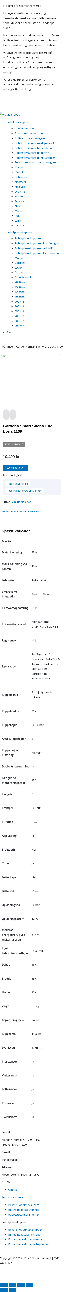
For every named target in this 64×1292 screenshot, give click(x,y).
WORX (18, 267)
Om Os (12, 1190)
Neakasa (20, 187)
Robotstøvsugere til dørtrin (32, 153)
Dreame (20, 191)
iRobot (19, 172)
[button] (15, 468)
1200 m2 (20, 292)
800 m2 (19, 306)
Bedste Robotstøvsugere (23, 1205)
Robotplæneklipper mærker (25, 1239)
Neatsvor (20, 182)
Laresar (19, 225)
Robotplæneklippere (28, 238)
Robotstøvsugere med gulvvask (35, 143)
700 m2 (19, 316)
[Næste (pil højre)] (12, 1290)
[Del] (21, 1285)
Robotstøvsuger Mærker (23, 1214)
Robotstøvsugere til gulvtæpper (35, 158)
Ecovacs (20, 201)
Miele (18, 211)
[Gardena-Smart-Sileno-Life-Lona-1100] (32, 356)
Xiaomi (19, 196)
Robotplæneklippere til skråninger (36, 243)
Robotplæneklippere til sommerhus (37, 253)
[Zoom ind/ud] (4, 1285)
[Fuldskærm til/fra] (12, 1285)
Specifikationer (21, 502)
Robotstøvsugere (25, 128)
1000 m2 (20, 297)
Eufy (17, 216)
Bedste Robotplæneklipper (25, 1229)
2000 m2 (20, 282)
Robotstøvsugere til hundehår (34, 148)
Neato (18, 206)
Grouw (19, 272)
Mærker (20, 167)
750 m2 (19, 311)
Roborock (21, 177)
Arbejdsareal (23, 277)
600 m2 (19, 321)
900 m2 (19, 301)
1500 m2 (20, 287)
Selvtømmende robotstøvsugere (35, 162)
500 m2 (19, 326)
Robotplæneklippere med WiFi (34, 248)
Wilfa (18, 221)
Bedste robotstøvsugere (30, 133)
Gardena (20, 263)
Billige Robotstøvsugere (23, 1210)
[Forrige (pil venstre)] (4, 1290)
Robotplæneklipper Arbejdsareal (28, 1244)
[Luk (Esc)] (29, 1285)
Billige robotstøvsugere (30, 138)
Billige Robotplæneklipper (25, 1234)
